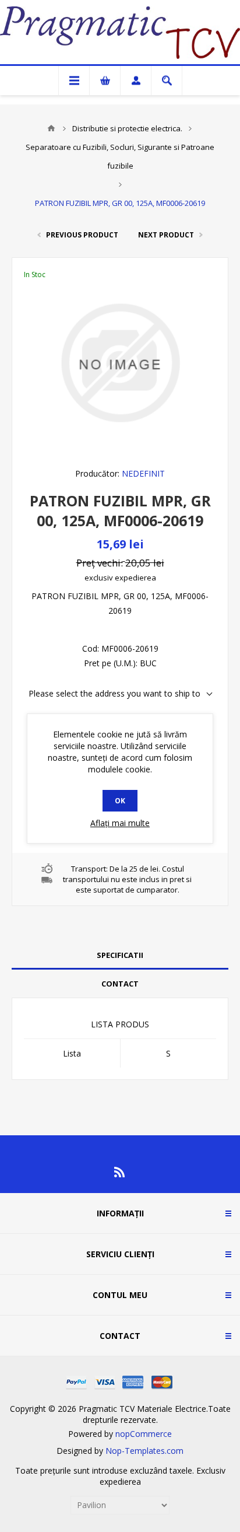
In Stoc (34, 274)
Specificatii (120, 955)
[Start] (51, 128)
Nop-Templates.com (144, 1450)
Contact (120, 983)
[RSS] (120, 1172)
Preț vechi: (99, 562)
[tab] (120, 955)
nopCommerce (143, 1433)
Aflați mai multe (120, 822)
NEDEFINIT (143, 473)
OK (120, 801)
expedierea (135, 577)
